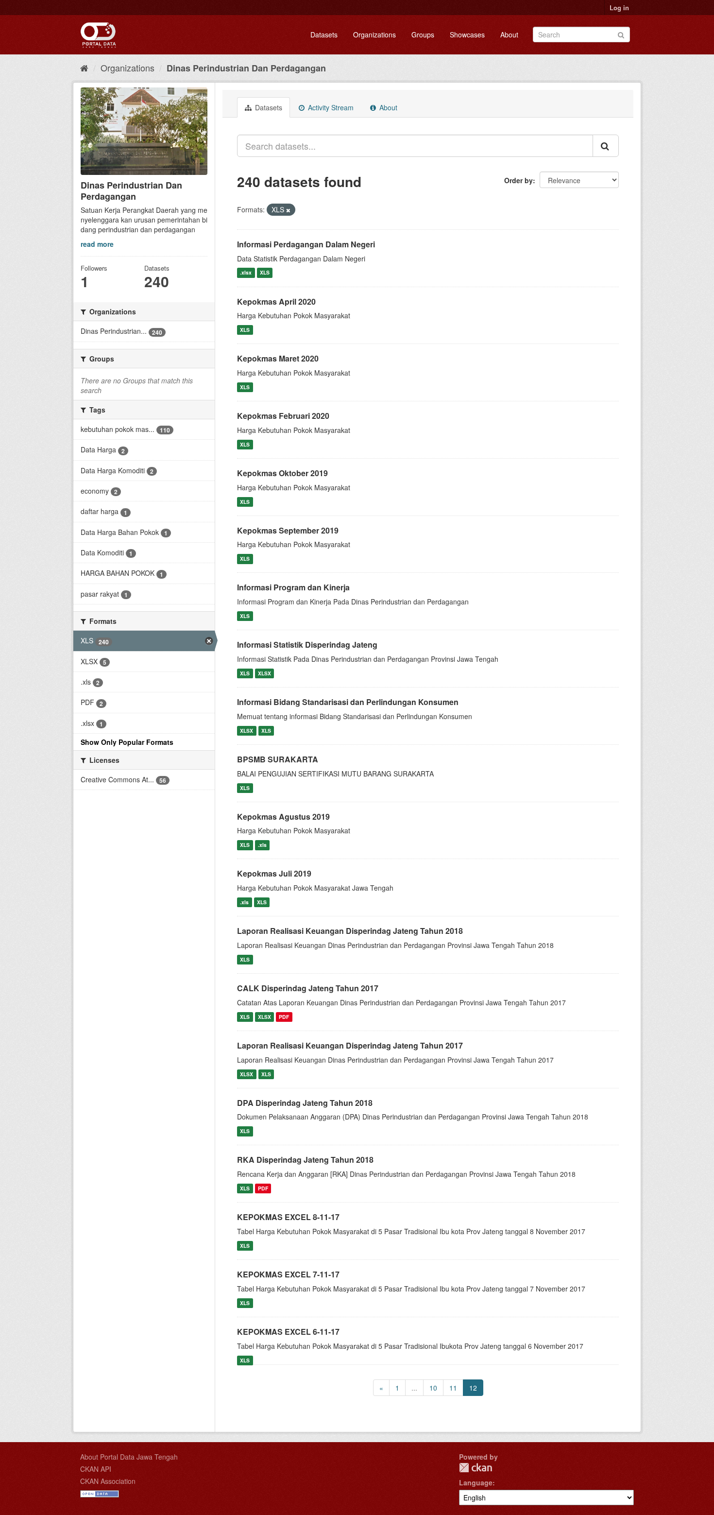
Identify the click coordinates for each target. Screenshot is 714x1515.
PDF (284, 1016)
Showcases (467, 34)
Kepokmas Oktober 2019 (282, 473)
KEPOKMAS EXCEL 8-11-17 (288, 1216)
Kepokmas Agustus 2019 (283, 816)
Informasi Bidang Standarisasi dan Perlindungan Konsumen (348, 701)
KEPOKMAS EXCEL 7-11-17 (288, 1274)
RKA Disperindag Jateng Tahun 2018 (305, 1159)
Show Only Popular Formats (127, 742)
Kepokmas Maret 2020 (278, 358)
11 (453, 1388)
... (414, 1388)
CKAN (475, 1468)
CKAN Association (108, 1481)
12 (473, 1388)
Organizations (374, 34)
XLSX (264, 673)
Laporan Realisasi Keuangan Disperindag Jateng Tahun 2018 (350, 930)
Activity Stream (330, 107)
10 (433, 1388)
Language (476, 1482)
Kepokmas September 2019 (288, 530)
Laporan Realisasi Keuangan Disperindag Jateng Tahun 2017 (350, 1045)
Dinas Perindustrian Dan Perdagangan (246, 68)
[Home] (84, 67)
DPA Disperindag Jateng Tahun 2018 (305, 1102)
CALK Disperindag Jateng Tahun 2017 (307, 988)
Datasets (324, 34)
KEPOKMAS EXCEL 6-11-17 (288, 1331)
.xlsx (246, 272)
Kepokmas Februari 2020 (283, 415)
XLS (265, 272)
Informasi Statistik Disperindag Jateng (307, 644)
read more (97, 244)
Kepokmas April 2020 (276, 301)
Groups (422, 34)
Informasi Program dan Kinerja (293, 587)
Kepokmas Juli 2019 (274, 873)
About (509, 34)
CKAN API (95, 1469)
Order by (518, 180)
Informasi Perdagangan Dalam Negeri (306, 244)
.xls (262, 844)
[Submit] (621, 34)
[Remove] (288, 210)
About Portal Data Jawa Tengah (129, 1457)
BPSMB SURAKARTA (277, 759)
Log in (619, 7)
